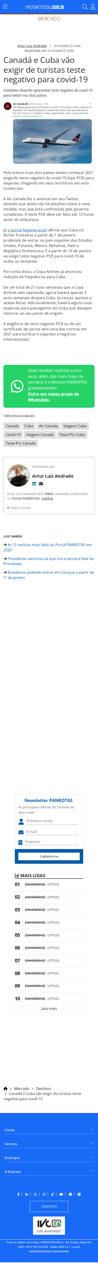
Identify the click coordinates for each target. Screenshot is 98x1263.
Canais (10, 1130)
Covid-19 (13, 434)
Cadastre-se (49, 856)
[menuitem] (49, 1128)
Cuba (28, 425)
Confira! (47, 498)
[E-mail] (41, 483)
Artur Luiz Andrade (32, 46)
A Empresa (13, 1171)
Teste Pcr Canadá (21, 443)
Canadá (12, 425)
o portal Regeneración (27, 230)
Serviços (11, 1143)
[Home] (5, 1088)
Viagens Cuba (75, 425)
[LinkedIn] (34, 483)
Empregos (12, 1157)
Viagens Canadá (40, 434)
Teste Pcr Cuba (72, 434)
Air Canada (48, 425)
